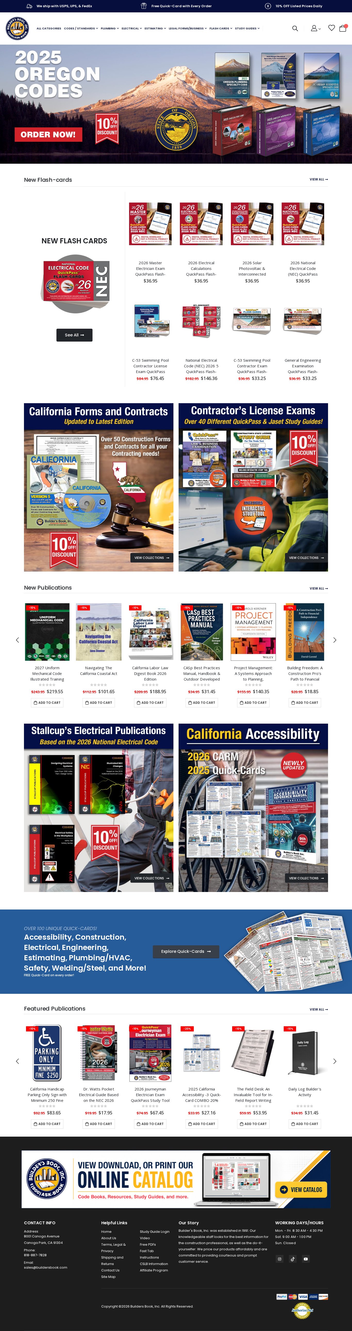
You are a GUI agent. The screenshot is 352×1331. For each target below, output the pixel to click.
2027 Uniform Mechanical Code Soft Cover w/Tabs (305, 673)
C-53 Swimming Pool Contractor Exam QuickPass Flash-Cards (252, 366)
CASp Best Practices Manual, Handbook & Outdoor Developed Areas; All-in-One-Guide (150, 673)
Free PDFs (148, 1244)
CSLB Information (154, 1263)
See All (72, 335)
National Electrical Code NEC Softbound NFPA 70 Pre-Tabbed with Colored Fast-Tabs (305, 1094)
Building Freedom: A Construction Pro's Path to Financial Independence (253, 673)
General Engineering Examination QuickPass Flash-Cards (303, 366)
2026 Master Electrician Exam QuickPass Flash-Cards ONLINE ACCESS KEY (150, 268)
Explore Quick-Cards (183, 951)
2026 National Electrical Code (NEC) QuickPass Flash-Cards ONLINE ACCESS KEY (302, 268)
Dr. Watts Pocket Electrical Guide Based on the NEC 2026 (47, 1094)
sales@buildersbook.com (45, 1267)
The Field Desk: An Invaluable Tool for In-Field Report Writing (202, 1094)
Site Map (108, 1276)
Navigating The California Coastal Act (47, 670)
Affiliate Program (154, 1270)
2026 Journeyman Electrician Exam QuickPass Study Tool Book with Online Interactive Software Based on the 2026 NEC (98, 1094)
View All (317, 179)
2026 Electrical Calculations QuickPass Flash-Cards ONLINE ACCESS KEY (201, 268)
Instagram (279, 1259)
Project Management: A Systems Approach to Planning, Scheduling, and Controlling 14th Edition (201, 673)
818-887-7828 (35, 1255)
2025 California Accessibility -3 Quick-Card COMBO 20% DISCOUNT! (150, 1094)
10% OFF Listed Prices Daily (299, 6)
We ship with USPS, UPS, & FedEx (64, 6)
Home (106, 1231)
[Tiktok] (293, 1259)
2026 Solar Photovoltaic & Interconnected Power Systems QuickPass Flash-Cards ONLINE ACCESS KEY (252, 268)
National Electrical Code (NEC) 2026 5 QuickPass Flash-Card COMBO (201, 366)
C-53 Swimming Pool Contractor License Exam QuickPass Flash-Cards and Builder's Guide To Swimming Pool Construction (150, 366)
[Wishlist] (331, 28)
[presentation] (5, 104)
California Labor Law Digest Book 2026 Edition (99, 673)
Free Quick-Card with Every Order (182, 6)
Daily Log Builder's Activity (253, 1091)
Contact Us (110, 1270)
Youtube (306, 1259)
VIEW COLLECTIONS (150, 558)
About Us (108, 1238)
